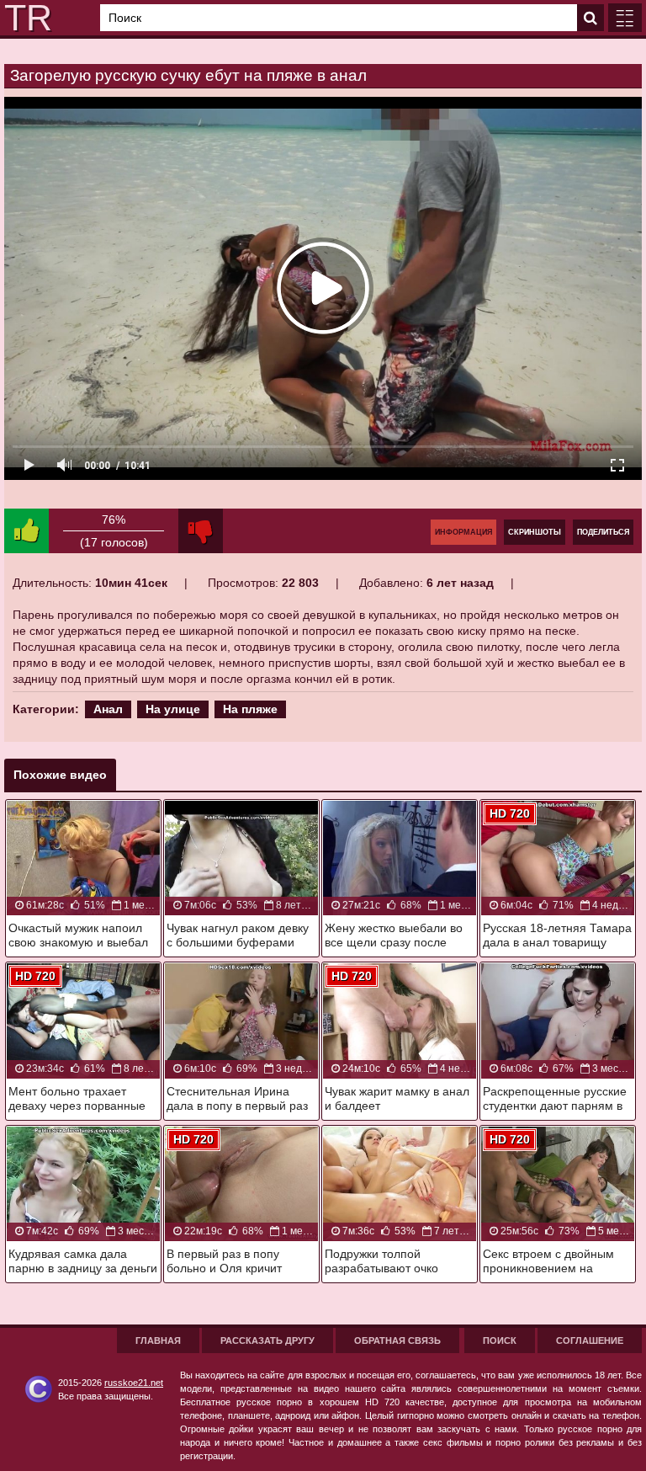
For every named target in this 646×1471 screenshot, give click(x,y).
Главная (158, 1340)
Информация (463, 532)
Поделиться (603, 532)
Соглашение (589, 1340)
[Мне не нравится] (200, 531)
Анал (108, 709)
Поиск (499, 1340)
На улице (173, 709)
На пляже (250, 709)
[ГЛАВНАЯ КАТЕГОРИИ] (625, 17)
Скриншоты (534, 532)
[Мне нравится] (26, 531)
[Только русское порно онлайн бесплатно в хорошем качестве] (25, 17)
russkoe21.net (133, 1383)
